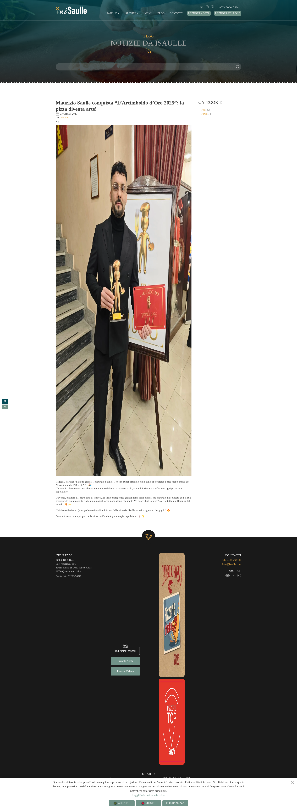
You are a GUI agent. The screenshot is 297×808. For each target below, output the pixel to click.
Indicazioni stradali (125, 650)
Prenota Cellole (227, 13)
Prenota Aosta (199, 13)
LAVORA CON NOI (229, 7)
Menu (148, 13)
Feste (203, 110)
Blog (161, 13)
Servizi (130, 13)
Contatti (176, 13)
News (64, 117)
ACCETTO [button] (123, 803)
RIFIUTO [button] (150, 803)
